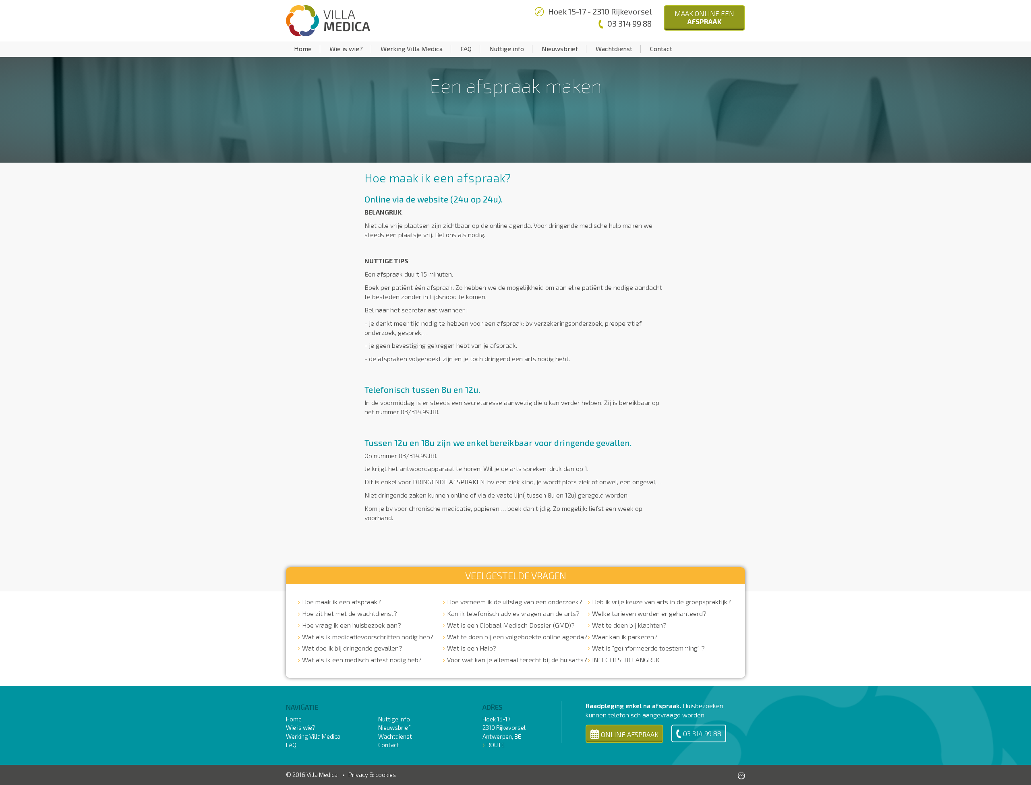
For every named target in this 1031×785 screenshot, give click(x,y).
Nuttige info (506, 48)
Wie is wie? (346, 48)
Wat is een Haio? (471, 648)
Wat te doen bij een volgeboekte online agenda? (517, 636)
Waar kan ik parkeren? (625, 636)
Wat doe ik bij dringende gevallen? (352, 648)
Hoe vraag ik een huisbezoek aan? (351, 625)
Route (496, 744)
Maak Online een (704, 17)
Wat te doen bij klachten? (629, 625)
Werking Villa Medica (412, 48)
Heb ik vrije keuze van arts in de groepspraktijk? (661, 601)
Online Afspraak (629, 734)
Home (303, 48)
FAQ (466, 48)
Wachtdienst (614, 48)
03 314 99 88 (702, 733)
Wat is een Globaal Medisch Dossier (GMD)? (511, 625)
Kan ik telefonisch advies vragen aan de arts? (513, 613)
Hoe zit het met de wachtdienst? (349, 613)
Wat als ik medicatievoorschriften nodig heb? (367, 636)
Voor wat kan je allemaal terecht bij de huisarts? (517, 659)
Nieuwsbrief (560, 48)
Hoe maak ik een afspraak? (341, 601)
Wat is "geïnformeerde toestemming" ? (648, 648)
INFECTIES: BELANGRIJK (626, 659)
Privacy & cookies (372, 774)
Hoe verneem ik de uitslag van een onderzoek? (514, 601)
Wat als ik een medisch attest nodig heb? (362, 659)
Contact (661, 48)
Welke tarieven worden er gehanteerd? (649, 613)
